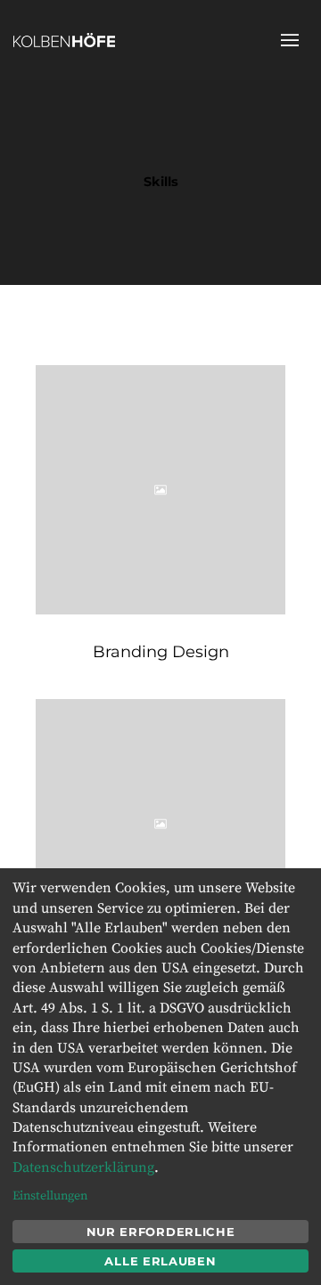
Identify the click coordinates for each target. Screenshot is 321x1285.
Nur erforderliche (160, 1231)
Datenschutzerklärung (83, 1167)
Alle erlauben (160, 1261)
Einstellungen (49, 1196)
